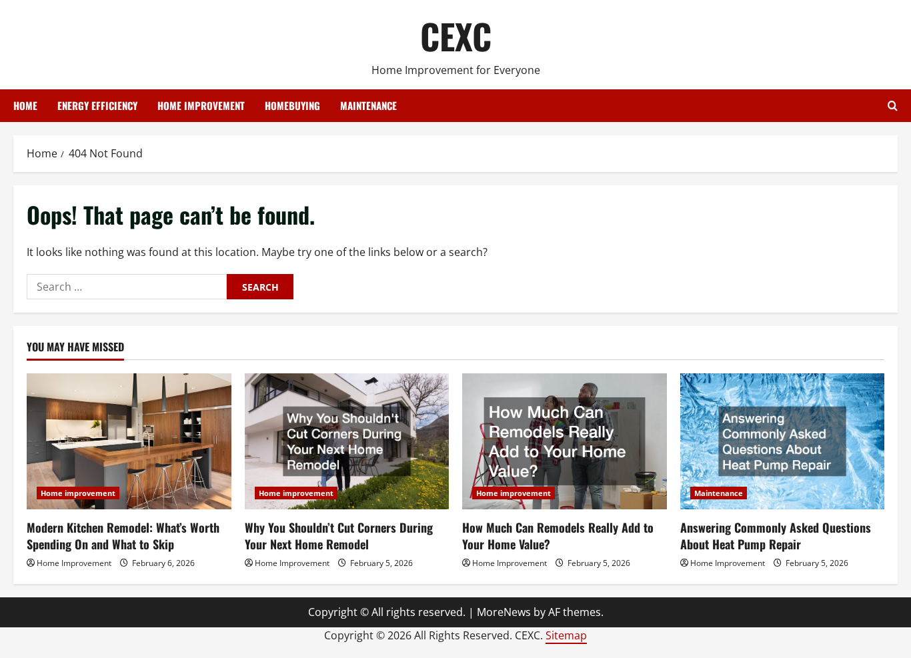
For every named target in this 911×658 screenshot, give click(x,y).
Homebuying (292, 105)
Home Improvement (74, 563)
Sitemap (566, 635)
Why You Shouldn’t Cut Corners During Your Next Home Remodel (339, 536)
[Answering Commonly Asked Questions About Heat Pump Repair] (782, 441)
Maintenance (368, 105)
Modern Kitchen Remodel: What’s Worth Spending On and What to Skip (123, 536)
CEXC (456, 35)
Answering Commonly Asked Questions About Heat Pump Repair (775, 536)
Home (25, 105)
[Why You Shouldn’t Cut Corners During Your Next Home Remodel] (347, 441)
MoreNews (504, 612)
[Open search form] (893, 106)
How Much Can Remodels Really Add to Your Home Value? (558, 536)
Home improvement (201, 105)
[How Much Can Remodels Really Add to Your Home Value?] (564, 441)
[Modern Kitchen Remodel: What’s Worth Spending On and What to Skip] (129, 441)
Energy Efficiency (97, 105)
